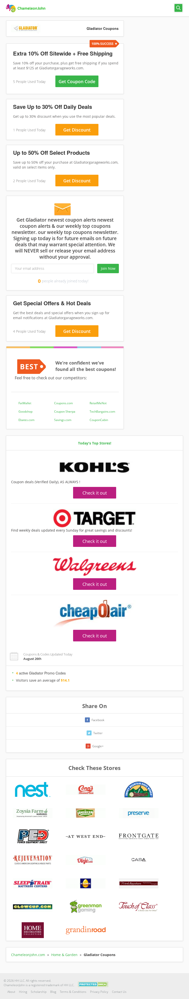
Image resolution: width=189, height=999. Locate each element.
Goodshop (25, 411)
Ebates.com (26, 420)
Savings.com (62, 420)
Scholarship (39, 992)
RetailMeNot (98, 403)
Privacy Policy (99, 992)
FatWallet (24, 403)
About (11, 992)
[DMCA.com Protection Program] (93, 983)
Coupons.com (63, 403)
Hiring (23, 992)
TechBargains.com (102, 411)
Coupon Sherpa (64, 411)
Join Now (108, 268)
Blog (53, 992)
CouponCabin (99, 420)
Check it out (94, 493)
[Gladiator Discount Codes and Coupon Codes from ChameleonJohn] (26, 8)
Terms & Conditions (73, 992)
